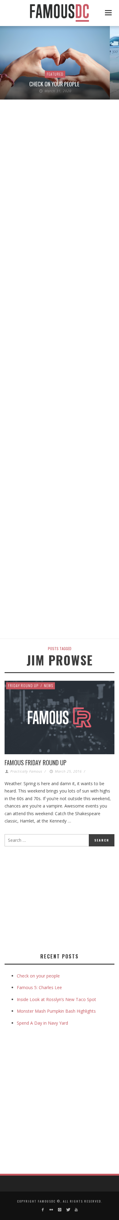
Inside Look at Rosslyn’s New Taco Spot (56, 999)
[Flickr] (51, 1209)
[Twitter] (68, 1209)
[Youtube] (76, 1209)
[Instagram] (59, 1209)
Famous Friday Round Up (36, 762)
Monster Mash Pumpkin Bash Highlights (56, 1011)
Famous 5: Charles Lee (39, 987)
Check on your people (55, 84)
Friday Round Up (23, 685)
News (48, 685)
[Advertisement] (56, 898)
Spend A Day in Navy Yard (42, 1023)
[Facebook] (43, 1209)
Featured (55, 74)
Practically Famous (26, 771)
